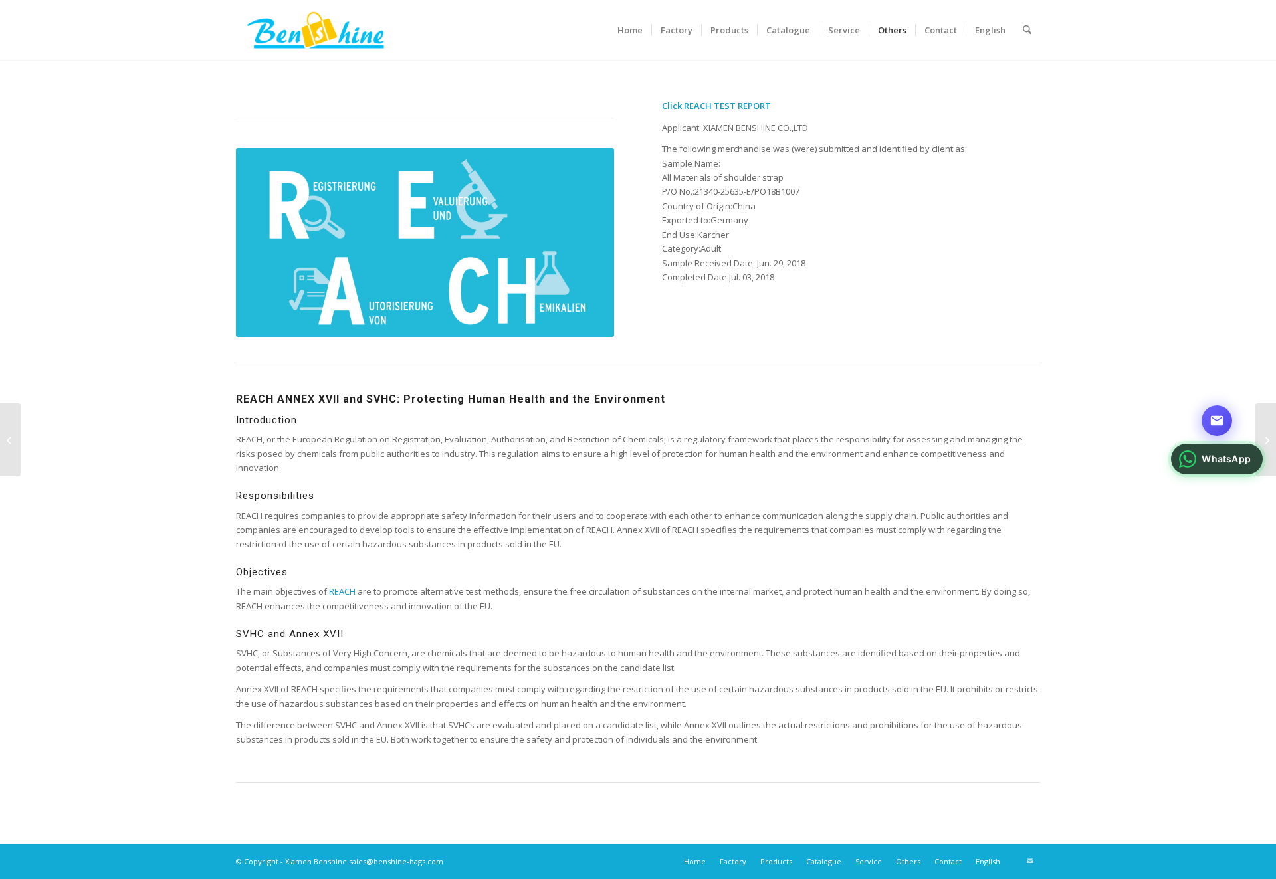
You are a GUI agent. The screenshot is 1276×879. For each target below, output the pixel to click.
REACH (342, 591)
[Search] (1027, 30)
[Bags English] (10, 439)
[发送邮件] (1217, 420)
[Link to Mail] (1030, 861)
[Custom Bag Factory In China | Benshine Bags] (315, 30)
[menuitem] (630, 30)
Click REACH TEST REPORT (716, 106)
